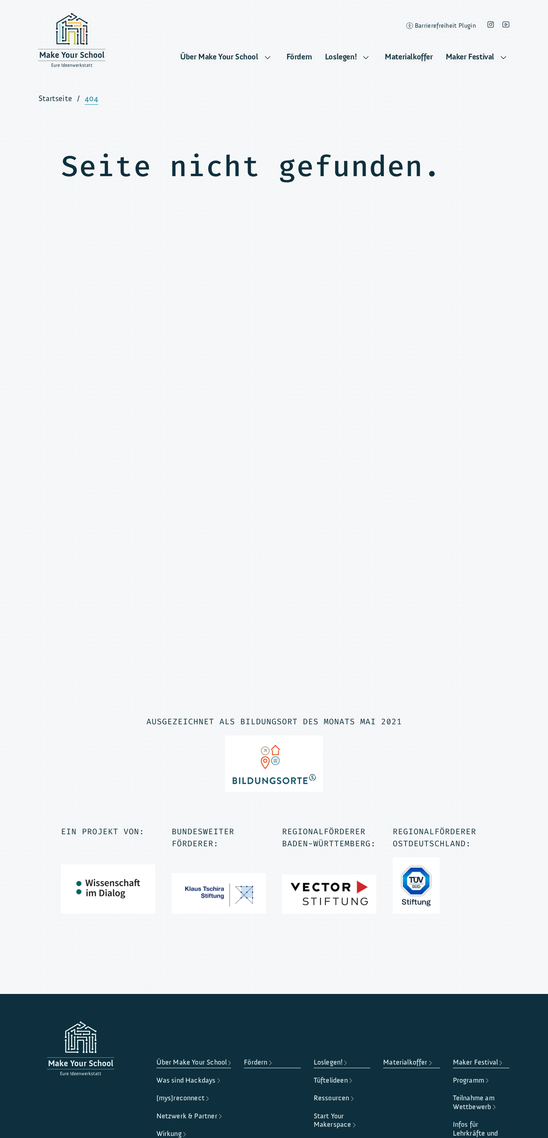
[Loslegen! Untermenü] (366, 58)
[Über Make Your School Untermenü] (268, 58)
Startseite (55, 98)
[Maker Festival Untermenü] (503, 58)
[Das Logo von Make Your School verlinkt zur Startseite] (72, 42)
